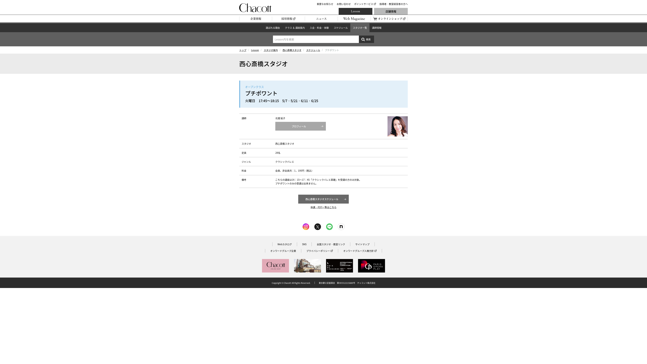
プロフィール (299, 126)
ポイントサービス (363, 4)
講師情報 (376, 27)
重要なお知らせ (325, 4)
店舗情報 (391, 11)
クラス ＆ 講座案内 (295, 27)
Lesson (355, 11)
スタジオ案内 (271, 50)
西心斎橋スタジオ (292, 50)
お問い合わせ (344, 4)
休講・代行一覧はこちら (323, 207)
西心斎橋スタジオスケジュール (321, 199)
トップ (242, 50)
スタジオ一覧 (360, 27)
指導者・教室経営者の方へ (393, 4)
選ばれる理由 (273, 27)
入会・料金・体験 (319, 27)
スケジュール (341, 27)
